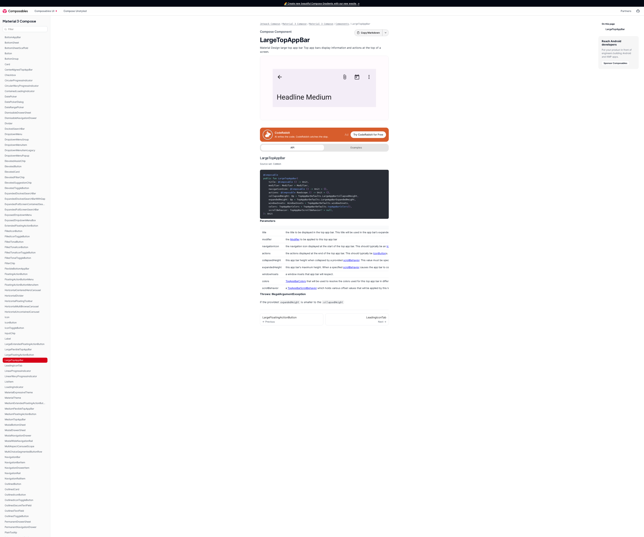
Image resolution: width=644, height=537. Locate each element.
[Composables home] (15, 11)
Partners (626, 11)
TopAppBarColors (296, 281)
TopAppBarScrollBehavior (302, 288)
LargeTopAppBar (272, 158)
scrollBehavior (351, 260)
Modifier (295, 239)
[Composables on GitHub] (638, 11)
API (292, 147)
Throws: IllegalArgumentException (283, 294)
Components (342, 24)
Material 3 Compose (19, 21)
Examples (356, 147)
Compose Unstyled (75, 11)
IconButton (379, 253)
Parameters (267, 220)
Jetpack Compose (270, 24)
